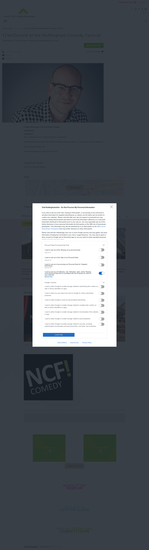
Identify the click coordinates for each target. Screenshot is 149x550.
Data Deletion (62, 342)
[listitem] (74, 245)
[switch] (101, 249)
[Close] (112, 207)
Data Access (74, 342)
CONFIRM (59, 335)
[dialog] (74, 275)
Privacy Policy (87, 342)
